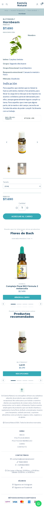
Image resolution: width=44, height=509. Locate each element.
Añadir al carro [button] (22, 297)
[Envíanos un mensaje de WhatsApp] (38, 504)
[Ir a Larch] (22, 341)
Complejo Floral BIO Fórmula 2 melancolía (22, 287)
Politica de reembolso (22, 441)
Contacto (22, 447)
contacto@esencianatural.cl (23, 459)
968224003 (23, 462)
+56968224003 (23, 465)
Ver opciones (22, 374)
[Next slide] (37, 142)
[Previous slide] (7, 142)
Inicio (6, 10)
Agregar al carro (22, 216)
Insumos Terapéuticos (18, 10)
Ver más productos (21, 238)
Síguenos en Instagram (23, 484)
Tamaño (6, 182)
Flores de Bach (32, 10)
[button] (3, 304)
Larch (22, 365)
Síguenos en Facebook (23, 487)
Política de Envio (22, 438)
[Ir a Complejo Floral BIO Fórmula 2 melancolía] (22, 263)
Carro (22, 444)
